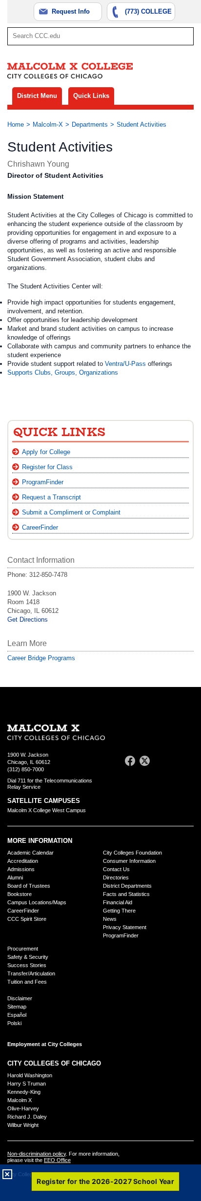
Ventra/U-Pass (125, 363)
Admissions (21, 869)
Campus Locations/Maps (36, 902)
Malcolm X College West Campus (46, 810)
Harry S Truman (26, 1084)
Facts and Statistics (126, 894)
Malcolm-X (48, 124)
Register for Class (47, 467)
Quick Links (91, 95)
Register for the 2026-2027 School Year (105, 1181)
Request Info (71, 11)
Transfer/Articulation (31, 973)
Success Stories (26, 965)
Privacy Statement (124, 927)
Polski (14, 1023)
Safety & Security (27, 957)
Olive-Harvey (23, 1108)
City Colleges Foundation (132, 853)
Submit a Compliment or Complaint (71, 512)
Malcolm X (19, 1100)
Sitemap (16, 1007)
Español (16, 1015)
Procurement (22, 949)
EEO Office (57, 1160)
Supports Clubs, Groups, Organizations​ (62, 372)
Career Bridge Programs (41, 658)
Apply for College (46, 452)
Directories (116, 877)
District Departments (127, 886)
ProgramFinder (42, 482)
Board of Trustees (28, 886)
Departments (90, 124)
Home (15, 124)
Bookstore (19, 894)
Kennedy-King (23, 1092)
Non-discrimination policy (36, 1154)
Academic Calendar (30, 853)
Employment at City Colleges (44, 1044)
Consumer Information (129, 861)
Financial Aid (117, 902)
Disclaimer (19, 998)
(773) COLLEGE (148, 11)
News (110, 919)
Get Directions (27, 619)
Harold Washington (29, 1075)
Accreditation (22, 861)
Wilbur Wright (23, 1125)
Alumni (15, 877)
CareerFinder (40, 527)
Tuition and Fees (27, 982)
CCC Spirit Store (26, 919)
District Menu (37, 95)
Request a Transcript (51, 497)
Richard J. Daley (27, 1117)
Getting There (119, 911)
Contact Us (116, 869)
